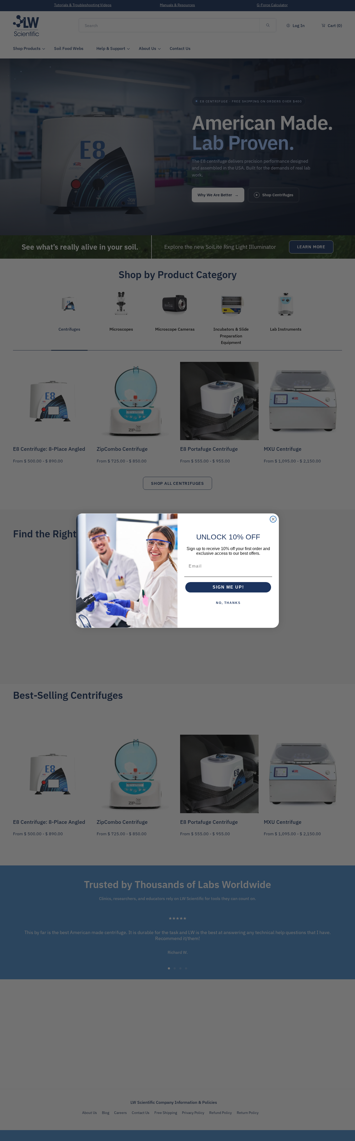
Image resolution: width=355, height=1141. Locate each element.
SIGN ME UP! (228, 587)
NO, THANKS (228, 603)
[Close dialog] (273, 519)
